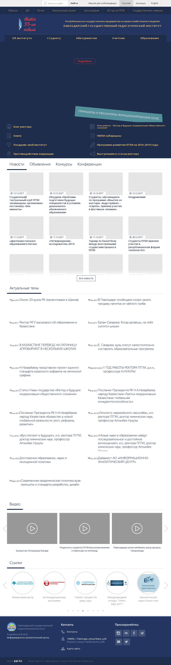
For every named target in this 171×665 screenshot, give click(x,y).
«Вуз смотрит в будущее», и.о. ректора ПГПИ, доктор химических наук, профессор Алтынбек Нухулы (51, 439)
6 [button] (93, 611)
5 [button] (88, 611)
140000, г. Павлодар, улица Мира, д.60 (86, 640)
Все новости (86, 278)
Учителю (118, 38)
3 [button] (78, 611)
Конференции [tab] (89, 164)
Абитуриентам (86, 38)
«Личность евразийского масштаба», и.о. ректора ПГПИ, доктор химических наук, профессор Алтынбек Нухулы (126, 416)
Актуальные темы (24, 288)
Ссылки (16, 563)
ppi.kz (14, 660)
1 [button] (68, 611)
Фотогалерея (91, 10)
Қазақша (141, 3)
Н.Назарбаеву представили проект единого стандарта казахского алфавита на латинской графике (50, 371)
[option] (32, 533)
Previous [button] (5, 528)
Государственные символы (148, 10)
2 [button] (73, 611)
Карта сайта (73, 648)
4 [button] (83, 611)
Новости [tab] (17, 164)
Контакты (72, 631)
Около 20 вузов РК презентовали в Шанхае (49, 299)
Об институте (22, 38)
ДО (27, 10)
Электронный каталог (64, 10)
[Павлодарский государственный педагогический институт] (31, 25)
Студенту (54, 38)
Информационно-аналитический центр (28, 637)
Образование (149, 38)
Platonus (13, 10)
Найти (74, 3)
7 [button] (98, 611)
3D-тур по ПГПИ (116, 10)
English (154, 3)
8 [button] (103, 611)
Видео (15, 504)
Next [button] (166, 528)
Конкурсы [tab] (64, 164)
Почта (40, 10)
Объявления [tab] (40, 164)
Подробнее (85, 61)
